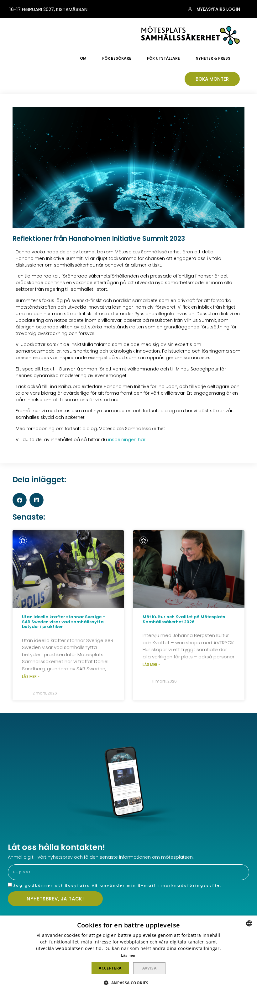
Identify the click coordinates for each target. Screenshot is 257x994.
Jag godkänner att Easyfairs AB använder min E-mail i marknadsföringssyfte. (117, 885)
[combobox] (249, 923)
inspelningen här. (127, 439)
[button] (214, 9)
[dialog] (128, 955)
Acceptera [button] (110, 968)
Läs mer (128, 955)
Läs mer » (30, 676)
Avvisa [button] (149, 968)
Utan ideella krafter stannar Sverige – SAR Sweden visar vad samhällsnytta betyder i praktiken (63, 621)
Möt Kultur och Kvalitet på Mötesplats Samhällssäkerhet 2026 (184, 619)
